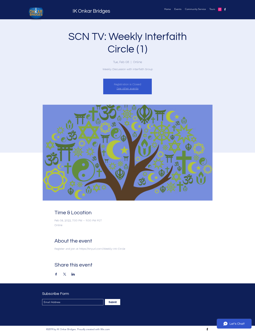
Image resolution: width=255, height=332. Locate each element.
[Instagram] (220, 9)
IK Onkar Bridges (91, 11)
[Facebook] (225, 9)
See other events (127, 88)
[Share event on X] (64, 274)
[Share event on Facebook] (56, 274)
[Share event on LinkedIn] (73, 274)
